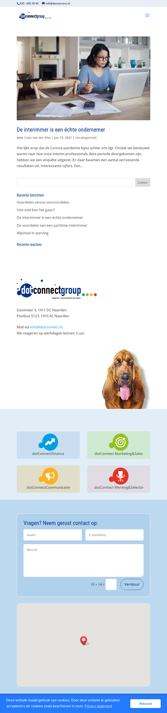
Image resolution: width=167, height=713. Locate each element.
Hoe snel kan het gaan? (36, 209)
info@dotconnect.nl (46, 327)
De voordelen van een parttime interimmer (52, 225)
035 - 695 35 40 (29, 3)
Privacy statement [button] (98, 706)
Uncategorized (86, 137)
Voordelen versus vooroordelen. (43, 202)
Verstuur (132, 584)
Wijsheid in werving (32, 233)
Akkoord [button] (145, 703)
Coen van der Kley (37, 137)
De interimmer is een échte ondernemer (61, 129)
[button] (85, 640)
